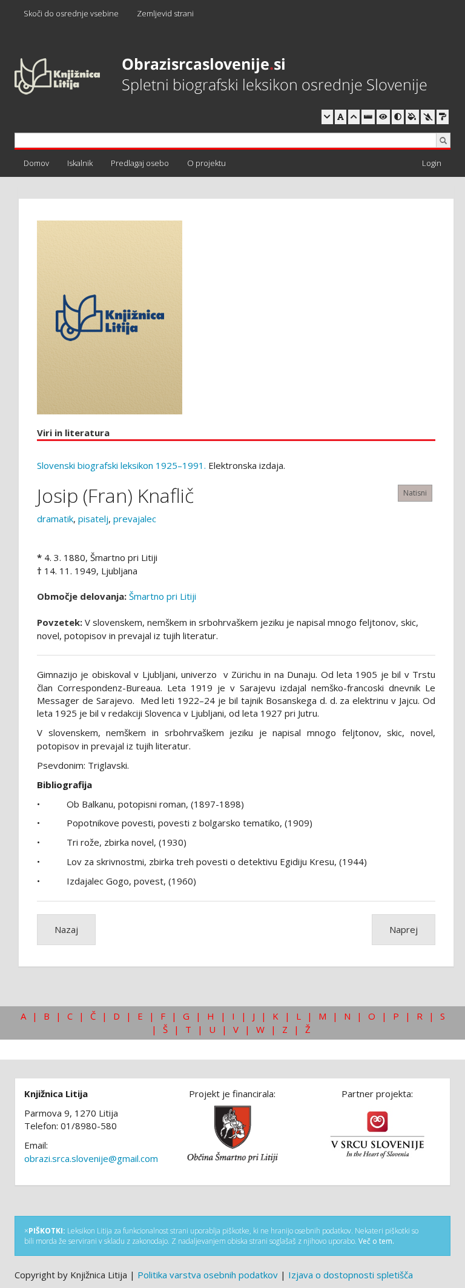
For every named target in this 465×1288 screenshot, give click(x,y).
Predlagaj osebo (140, 163)
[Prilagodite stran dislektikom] (398, 117)
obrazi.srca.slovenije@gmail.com (91, 1158)
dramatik (55, 519)
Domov (36, 163)
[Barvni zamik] (428, 117)
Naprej (403, 929)
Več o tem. (376, 1241)
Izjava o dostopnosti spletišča (350, 1275)
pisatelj (93, 519)
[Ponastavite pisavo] (340, 117)
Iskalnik (80, 163)
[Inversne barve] (412, 117)
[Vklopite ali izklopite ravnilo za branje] (368, 117)
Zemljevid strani (165, 13)
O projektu (206, 163)
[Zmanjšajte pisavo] (327, 117)
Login (431, 163)
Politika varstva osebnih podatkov (207, 1275)
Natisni (415, 493)
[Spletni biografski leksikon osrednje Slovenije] (221, 76)
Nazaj (66, 929)
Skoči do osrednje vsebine (71, 13)
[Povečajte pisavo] (354, 117)
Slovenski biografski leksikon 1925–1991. (121, 465)
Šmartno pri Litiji (162, 596)
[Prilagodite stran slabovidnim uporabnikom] (383, 117)
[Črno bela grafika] (443, 117)
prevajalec (134, 519)
